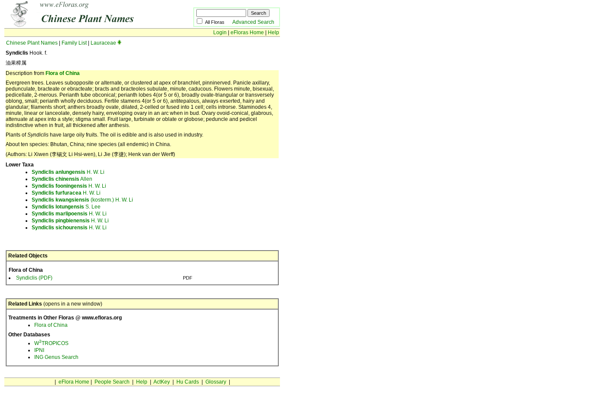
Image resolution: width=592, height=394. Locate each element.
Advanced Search (253, 22)
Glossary (215, 382)
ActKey (161, 382)
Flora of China (63, 73)
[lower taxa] (119, 43)
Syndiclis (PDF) (34, 278)
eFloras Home (247, 32)
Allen (62, 179)
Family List (74, 43)
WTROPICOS (51, 343)
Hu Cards (187, 382)
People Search (112, 382)
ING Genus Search (56, 357)
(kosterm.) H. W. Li (82, 200)
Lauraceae (103, 43)
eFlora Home (74, 382)
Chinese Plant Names (32, 43)
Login (220, 32)
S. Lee (66, 207)
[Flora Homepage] (85, 25)
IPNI (39, 350)
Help (273, 32)
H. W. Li (68, 172)
